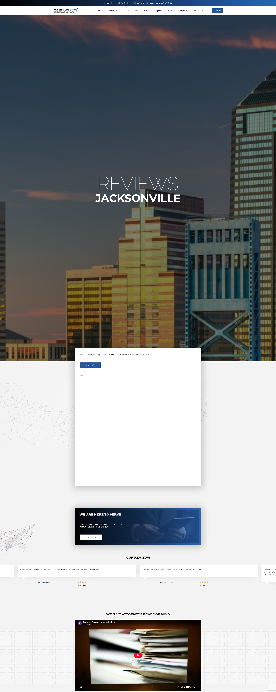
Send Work (147, 11)
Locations (170, 11)
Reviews (182, 11)
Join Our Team (197, 11)
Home (99, 11)
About (124, 11)
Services (111, 11)
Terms (135, 11)
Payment (159, 11)
